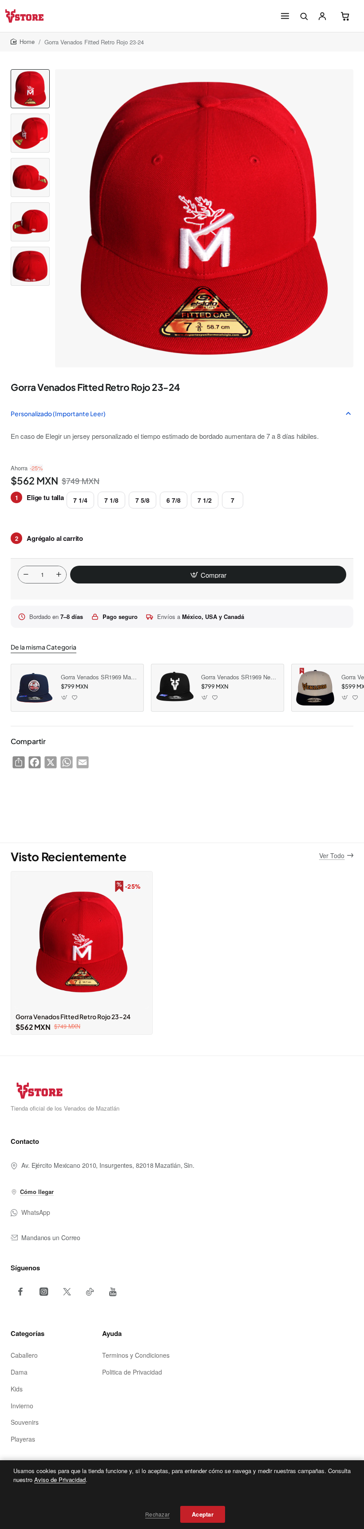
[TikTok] (89, 1291)
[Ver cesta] (345, 16)
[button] (30, 72)
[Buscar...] (304, 16)
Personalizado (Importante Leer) (58, 414)
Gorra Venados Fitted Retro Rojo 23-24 (73, 1017)
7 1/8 (111, 500)
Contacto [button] (25, 1141)
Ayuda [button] (112, 1333)
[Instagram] (43, 1291)
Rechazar (157, 1514)
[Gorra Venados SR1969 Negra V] (175, 688)
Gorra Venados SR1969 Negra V (239, 677)
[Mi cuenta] (322, 16)
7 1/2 (205, 500)
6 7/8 (173, 500)
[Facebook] (20, 1291)
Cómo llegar (37, 1191)
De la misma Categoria (43, 647)
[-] (25, 574)
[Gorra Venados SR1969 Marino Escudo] (35, 688)
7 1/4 (80, 500)
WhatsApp (35, 1212)
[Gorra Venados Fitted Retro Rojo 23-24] (82, 942)
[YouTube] (113, 1291)
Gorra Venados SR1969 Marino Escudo (99, 677)
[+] (58, 574)
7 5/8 (142, 500)
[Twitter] (66, 1291)
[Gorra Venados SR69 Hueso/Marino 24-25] (315, 688)
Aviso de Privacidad (60, 1479)
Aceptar (203, 1514)
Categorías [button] (27, 1333)
